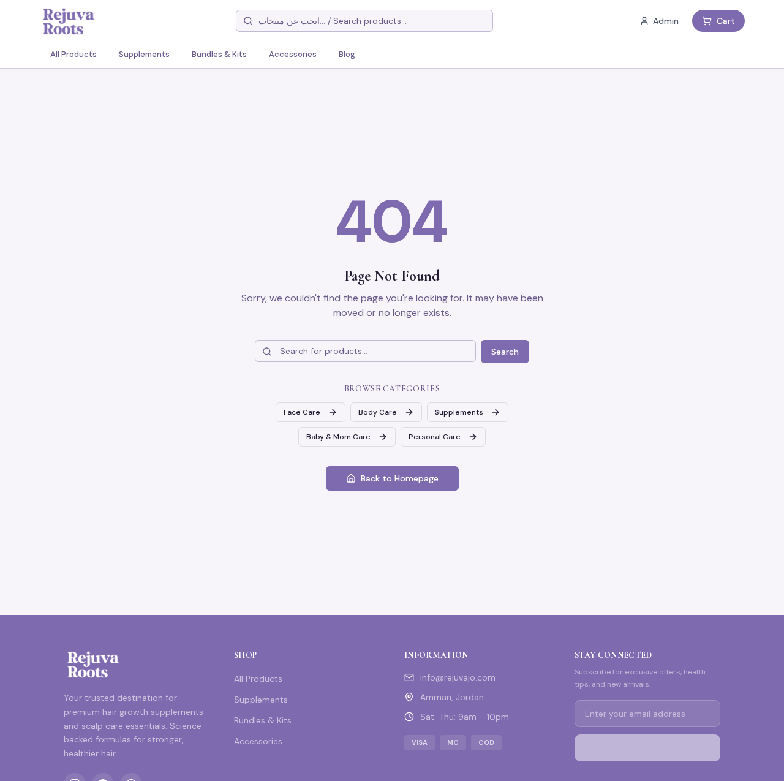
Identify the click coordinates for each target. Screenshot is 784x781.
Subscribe (655, 747)
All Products (73, 54)
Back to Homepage (400, 478)
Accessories (293, 54)
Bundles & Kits (219, 54)
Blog (347, 54)
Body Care (377, 412)
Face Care (302, 412)
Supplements (144, 54)
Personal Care (435, 437)
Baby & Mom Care (338, 437)
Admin (666, 20)
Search (505, 351)
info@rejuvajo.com (458, 677)
